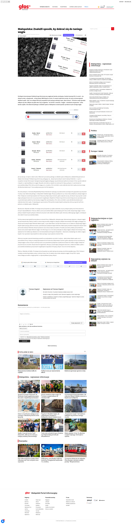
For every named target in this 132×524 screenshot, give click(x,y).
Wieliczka (38, 514)
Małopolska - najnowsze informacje (34, 377)
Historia (55, 7)
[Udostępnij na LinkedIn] (34, 266)
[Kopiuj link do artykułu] (69, 266)
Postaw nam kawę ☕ (68, 35)
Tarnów (37, 511)
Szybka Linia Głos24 (76, 7)
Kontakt (68, 505)
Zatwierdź (24, 341)
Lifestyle (47, 501)
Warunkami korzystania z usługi (33, 336)
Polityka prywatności (70, 503)
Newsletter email (70, 500)
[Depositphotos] (102, 500)
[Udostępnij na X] (58, 266)
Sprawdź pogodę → (110, 7)
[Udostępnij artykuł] (85, 35)
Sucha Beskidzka (39, 509)
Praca (86, 7)
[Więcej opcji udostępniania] (81, 266)
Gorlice (26, 509)
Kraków (26, 500)
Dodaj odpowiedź (75, 323)
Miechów (27, 512)
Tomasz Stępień (23, 36)
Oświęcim (38, 503)
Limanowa (27, 511)
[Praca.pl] (89, 500)
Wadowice (38, 512)
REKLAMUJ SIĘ (128, 1)
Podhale (37, 505)
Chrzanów (27, 505)
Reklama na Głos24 (70, 501)
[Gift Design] (89, 503)
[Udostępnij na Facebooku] (23, 266)
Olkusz (37, 501)
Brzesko (26, 503)
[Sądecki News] (95, 500)
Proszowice (38, 507)
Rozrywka (63, 7)
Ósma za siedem (49, 509)
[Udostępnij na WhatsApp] (46, 266)
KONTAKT (121, 1)
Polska (94, 130)
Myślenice (27, 514)
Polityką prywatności (45, 336)
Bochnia (26, 501)
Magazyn (47, 500)
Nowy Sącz (38, 500)
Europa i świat (97, 151)
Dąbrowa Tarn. (28, 507)
